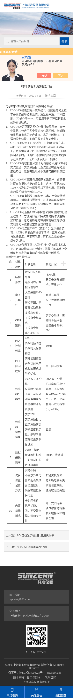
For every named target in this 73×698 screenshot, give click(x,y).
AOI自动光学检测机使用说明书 (35, 535)
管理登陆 (50, 677)
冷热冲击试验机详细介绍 (32, 547)
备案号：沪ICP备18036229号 (25, 672)
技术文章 (50, 95)
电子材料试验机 (15, 106)
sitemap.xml (54, 672)
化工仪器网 (33, 677)
